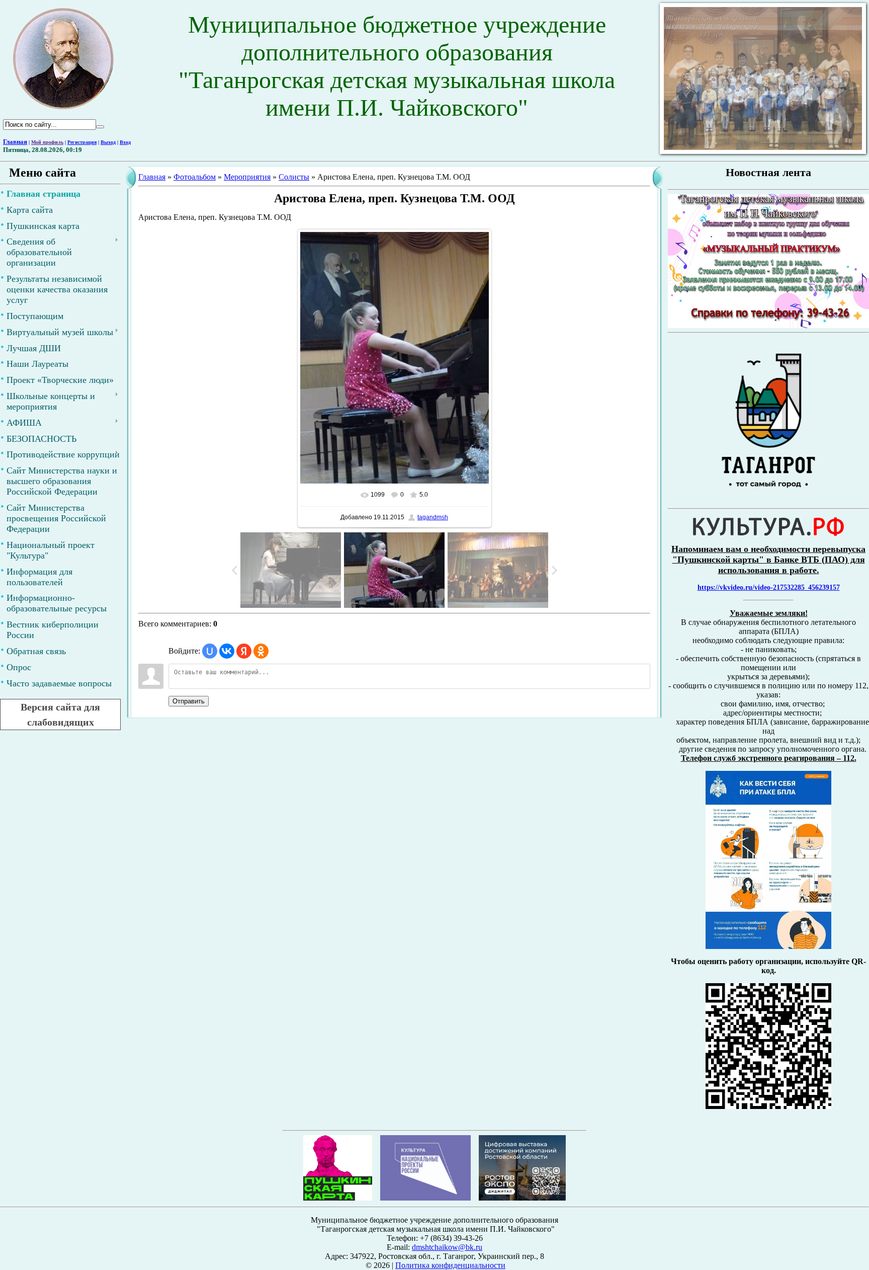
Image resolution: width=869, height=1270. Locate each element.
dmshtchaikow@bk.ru (447, 1247)
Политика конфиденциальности (450, 1265)
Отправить (188, 701)
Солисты (294, 177)
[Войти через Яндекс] (243, 651)
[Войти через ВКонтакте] (226, 651)
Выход (108, 142)
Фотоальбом (194, 177)
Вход (125, 142)
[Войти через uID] (209, 651)
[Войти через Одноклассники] (261, 651)
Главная (15, 141)
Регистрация (82, 142)
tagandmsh (432, 517)
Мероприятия (247, 177)
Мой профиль (47, 142)
